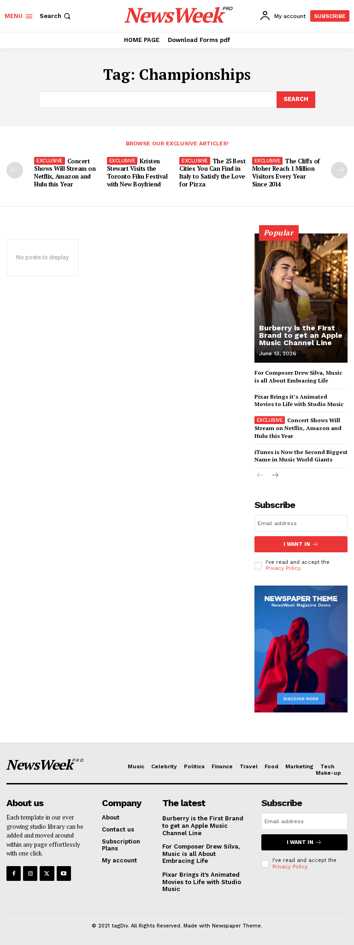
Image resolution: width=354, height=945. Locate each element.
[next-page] (339, 170)
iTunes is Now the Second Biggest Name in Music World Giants (301, 456)
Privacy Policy (283, 568)
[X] (47, 873)
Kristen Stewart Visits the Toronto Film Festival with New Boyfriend (137, 173)
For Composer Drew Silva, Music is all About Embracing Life (201, 853)
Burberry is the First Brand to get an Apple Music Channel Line (300, 335)
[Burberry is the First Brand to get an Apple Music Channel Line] (301, 298)
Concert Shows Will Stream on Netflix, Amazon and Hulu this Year (64, 173)
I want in (296, 544)
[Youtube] (64, 873)
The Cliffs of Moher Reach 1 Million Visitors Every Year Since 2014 (286, 173)
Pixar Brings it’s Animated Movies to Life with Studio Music (298, 400)
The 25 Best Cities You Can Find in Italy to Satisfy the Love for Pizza (212, 173)
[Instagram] (30, 873)
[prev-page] (14, 170)
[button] (56, 16)
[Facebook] (13, 873)
